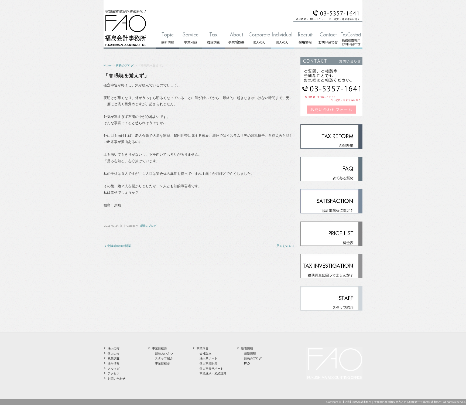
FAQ (247, 363)
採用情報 (113, 363)
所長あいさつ (164, 353)
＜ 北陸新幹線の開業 (117, 245)
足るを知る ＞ (285, 245)
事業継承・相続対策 (213, 373)
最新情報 (250, 353)
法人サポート (208, 358)
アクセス (113, 373)
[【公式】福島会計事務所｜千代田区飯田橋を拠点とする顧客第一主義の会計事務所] (126, 46)
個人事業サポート (211, 368)
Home (108, 65)
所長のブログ (125, 65)
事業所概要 (162, 363)
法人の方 (113, 348)
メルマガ (113, 368)
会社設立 (205, 353)
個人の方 (113, 353)
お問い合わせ (116, 378)
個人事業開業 (208, 363)
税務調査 (113, 358)
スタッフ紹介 (164, 358)
